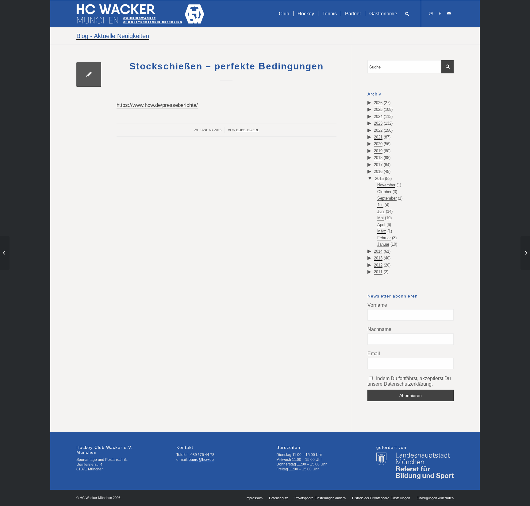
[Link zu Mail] (449, 13)
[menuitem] (284, 13)
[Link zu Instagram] (430, 13)
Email (373, 353)
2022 (378, 130)
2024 (378, 116)
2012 (378, 265)
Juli (380, 205)
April (381, 224)
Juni (381, 211)
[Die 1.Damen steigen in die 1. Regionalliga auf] (5, 253)
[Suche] (407, 13)
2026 (378, 102)
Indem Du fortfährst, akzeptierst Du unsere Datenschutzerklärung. (409, 381)
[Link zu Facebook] (439, 13)
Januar (383, 244)
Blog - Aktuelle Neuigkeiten (112, 36)
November (386, 185)
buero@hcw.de (201, 459)
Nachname (379, 329)
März (381, 231)
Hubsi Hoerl (247, 130)
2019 (378, 151)
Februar (384, 237)
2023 (378, 123)
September (387, 198)
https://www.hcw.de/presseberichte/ (157, 105)
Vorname (377, 305)
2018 (378, 157)
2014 (378, 251)
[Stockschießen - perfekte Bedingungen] (88, 74)
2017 (378, 164)
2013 (378, 258)
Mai (380, 218)
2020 (378, 144)
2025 (378, 109)
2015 (379, 178)
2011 (378, 272)
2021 (378, 137)
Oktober (384, 191)
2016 (378, 171)
